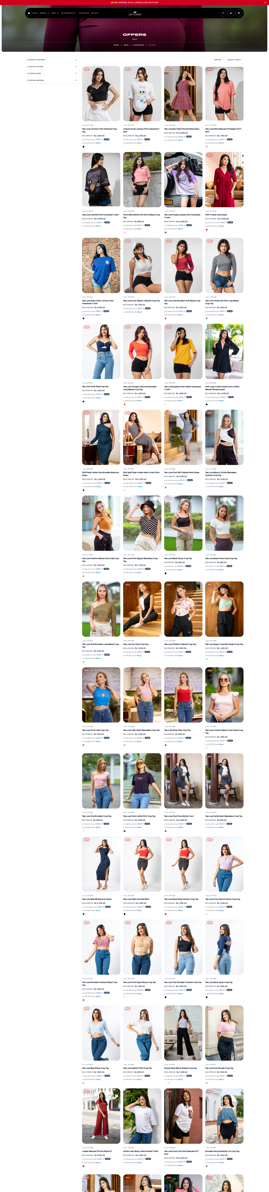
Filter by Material (35, 80)
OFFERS (94, 13)
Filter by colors (35, 67)
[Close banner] (265, 2)
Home (116, 45)
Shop (35, 13)
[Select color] (83, 146)
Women (43, 13)
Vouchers (84, 13)
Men (54, 13)
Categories (138, 45)
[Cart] (238, 13)
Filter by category (36, 60)
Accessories (67, 13)
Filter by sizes (34, 73)
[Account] (231, 13)
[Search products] (223, 13)
